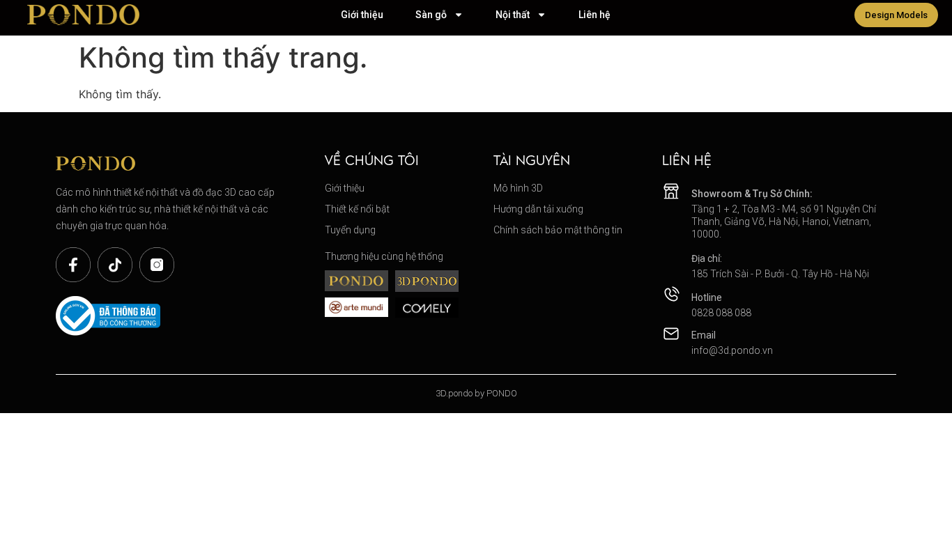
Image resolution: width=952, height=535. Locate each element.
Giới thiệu (362, 14)
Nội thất (513, 14)
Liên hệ (594, 14)
